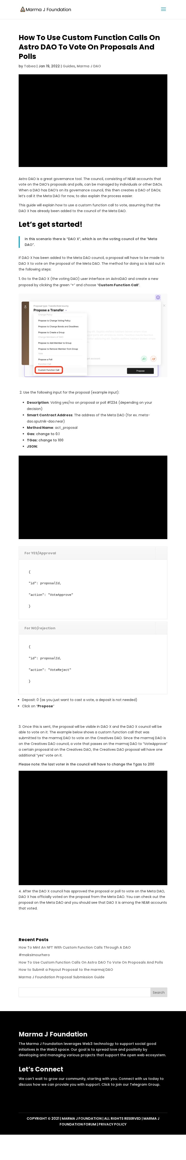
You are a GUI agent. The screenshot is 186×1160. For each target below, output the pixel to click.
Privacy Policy (112, 1124)
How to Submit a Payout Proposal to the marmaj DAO (66, 969)
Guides (69, 66)
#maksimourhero (34, 954)
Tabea (30, 66)
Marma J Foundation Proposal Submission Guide (61, 977)
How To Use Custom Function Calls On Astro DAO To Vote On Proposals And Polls (91, 962)
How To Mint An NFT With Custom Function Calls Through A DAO (75, 947)
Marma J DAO (89, 66)
